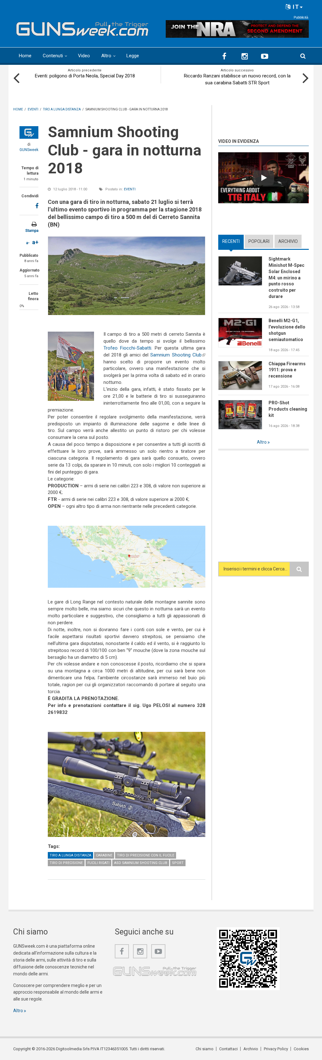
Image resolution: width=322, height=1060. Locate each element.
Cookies (301, 1049)
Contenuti (53, 56)
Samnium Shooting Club (177, 355)
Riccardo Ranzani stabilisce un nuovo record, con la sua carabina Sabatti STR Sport (237, 79)
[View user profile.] (28, 132)
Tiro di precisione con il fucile (145, 855)
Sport (178, 863)
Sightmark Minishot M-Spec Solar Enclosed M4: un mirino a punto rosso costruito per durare (286, 277)
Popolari (258, 241)
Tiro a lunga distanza (70, 855)
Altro (106, 56)
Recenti (233, 241)
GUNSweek (28, 150)
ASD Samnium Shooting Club (140, 863)
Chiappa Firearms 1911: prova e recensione (287, 370)
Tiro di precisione (66, 863)
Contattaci (228, 1049)
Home (25, 56)
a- (28, 243)
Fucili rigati (98, 863)
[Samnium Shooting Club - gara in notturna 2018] (126, 275)
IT (295, 6)
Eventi (130, 189)
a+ (35, 242)
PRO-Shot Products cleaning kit (288, 409)
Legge (132, 56)
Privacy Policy (276, 1049)
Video (84, 56)
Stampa (31, 230)
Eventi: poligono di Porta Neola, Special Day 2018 (85, 76)
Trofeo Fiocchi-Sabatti (127, 348)
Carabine (104, 855)
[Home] (82, 27)
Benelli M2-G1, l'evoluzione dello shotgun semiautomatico (287, 330)
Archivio (288, 241)
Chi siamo (205, 1049)
